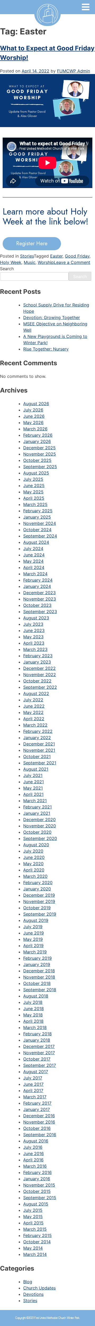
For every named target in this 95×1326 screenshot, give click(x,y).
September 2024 (40, 536)
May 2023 (33, 636)
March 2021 (35, 800)
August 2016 (35, 1141)
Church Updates (39, 1288)
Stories (27, 256)
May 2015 (33, 1216)
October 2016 (37, 1128)
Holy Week (10, 262)
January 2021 (36, 813)
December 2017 (39, 1046)
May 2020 (33, 863)
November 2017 (39, 1052)
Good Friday (77, 256)
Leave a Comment (72, 262)
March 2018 (35, 1027)
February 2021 (37, 807)
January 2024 (37, 586)
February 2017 (37, 1103)
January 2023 (37, 662)
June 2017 (33, 1084)
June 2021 (33, 781)
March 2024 (35, 573)
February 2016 (37, 1172)
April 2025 (33, 498)
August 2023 (36, 617)
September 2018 (39, 989)
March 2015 (35, 1229)
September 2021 (39, 762)
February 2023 (38, 655)
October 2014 (37, 1241)
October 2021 (37, 756)
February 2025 (38, 510)
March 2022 (35, 725)
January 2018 (36, 1040)
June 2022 (34, 706)
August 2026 (36, 403)
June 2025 (34, 485)
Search (7, 268)
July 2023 (33, 624)
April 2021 (33, 794)
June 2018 (33, 1008)
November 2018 (39, 977)
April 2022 (33, 718)
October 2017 (36, 1059)
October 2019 (37, 907)
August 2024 (36, 542)
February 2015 (37, 1235)
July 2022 (33, 699)
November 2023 (39, 599)
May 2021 (33, 788)
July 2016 (32, 1147)
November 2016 (39, 1122)
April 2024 (33, 567)
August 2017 (35, 1071)
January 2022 (37, 737)
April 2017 (33, 1090)
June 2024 (34, 554)
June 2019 (33, 933)
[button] (32, 243)
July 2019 (32, 926)
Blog (27, 1281)
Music (29, 262)
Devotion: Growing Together (51, 317)
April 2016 (33, 1159)
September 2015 (39, 1197)
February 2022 (38, 731)
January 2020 (37, 888)
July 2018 (32, 1002)
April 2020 (33, 870)
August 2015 (35, 1204)
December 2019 (39, 895)
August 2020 (36, 844)
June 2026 (34, 416)
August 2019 (35, 920)
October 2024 (37, 529)
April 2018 (33, 1021)
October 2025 (37, 460)
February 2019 (37, 958)
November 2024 (39, 523)
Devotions (33, 1294)
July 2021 (32, 775)
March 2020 (35, 876)
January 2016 (36, 1178)
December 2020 (39, 819)
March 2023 (35, 649)
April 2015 (33, 1222)
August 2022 (36, 693)
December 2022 (39, 668)
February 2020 (38, 882)
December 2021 (39, 743)
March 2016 (35, 1166)
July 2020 (33, 851)
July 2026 (33, 410)
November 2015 (39, 1185)
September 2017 (39, 1065)
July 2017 (32, 1077)
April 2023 (33, 643)
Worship (46, 262)
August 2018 (35, 996)
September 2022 (40, 687)
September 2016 (39, 1134)
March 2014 (35, 1254)
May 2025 (33, 491)
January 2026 (37, 441)
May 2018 (33, 1014)
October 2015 (37, 1191)
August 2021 (35, 769)
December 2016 (39, 1115)
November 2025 (39, 454)
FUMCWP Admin (73, 71)
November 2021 (39, 750)
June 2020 (34, 857)
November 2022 (39, 674)
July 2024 (33, 548)
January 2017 (36, 1109)
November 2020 (39, 825)
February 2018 (37, 1033)
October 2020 (37, 832)
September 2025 (40, 466)
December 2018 (39, 970)
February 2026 (38, 435)
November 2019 (39, 901)
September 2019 (39, 914)
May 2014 (33, 1248)
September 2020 (40, 838)
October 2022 (37, 680)
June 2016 (33, 1153)
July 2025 (33, 479)
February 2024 (38, 580)
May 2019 (33, 939)
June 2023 (34, 630)
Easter (56, 256)
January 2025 (37, 517)
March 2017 (34, 1096)
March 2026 (35, 428)
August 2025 (36, 473)
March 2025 (35, 504)
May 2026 (33, 422)
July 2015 (32, 1210)
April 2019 (33, 945)
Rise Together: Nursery (46, 349)
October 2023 (37, 605)
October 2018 (37, 983)
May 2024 (33, 561)
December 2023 (39, 592)
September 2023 (40, 611)
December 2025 (39, 447)
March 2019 (35, 951)
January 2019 (36, 964)
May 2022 (33, 712)
